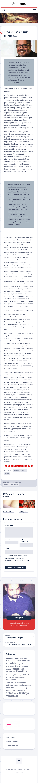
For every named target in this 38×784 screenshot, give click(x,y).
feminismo (9, 675)
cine (28, 661)
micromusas (13, 745)
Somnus (19, 4)
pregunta (26, 688)
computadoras (21, 664)
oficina (10, 687)
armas (20, 658)
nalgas (15, 685)
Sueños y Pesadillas (11, 484)
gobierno (15, 675)
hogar (20, 675)
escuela (11, 671)
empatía (18, 668)
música (9, 685)
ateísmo (24, 658)
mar (23, 677)
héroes (16, 470)
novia (21, 685)
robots (8, 690)
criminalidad (10, 666)
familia (21, 671)
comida (11, 663)
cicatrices (21, 661)
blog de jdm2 (13, 741)
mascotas (11, 680)
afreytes (18, 482)
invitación (15, 677)
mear (18, 680)
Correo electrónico (24, 540)
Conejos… (23, 511)
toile (16, 693)
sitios (18, 690)
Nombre (9, 539)
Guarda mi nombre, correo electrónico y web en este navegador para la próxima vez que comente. (17, 559)
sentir (13, 690)
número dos (27, 685)
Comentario (10, 525)
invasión (8, 677)
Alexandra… (8, 511)
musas (23, 470)
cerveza (14, 661)
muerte (11, 682)
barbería (9, 661)
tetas (7, 474)
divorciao (26, 666)
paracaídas (19, 688)
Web (7, 548)
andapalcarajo (12, 658)
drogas (9, 669)
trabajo (24, 693)
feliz (29, 672)
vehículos (12, 695)
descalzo (19, 666)
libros (20, 677)
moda (23, 680)
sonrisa (22, 690)
